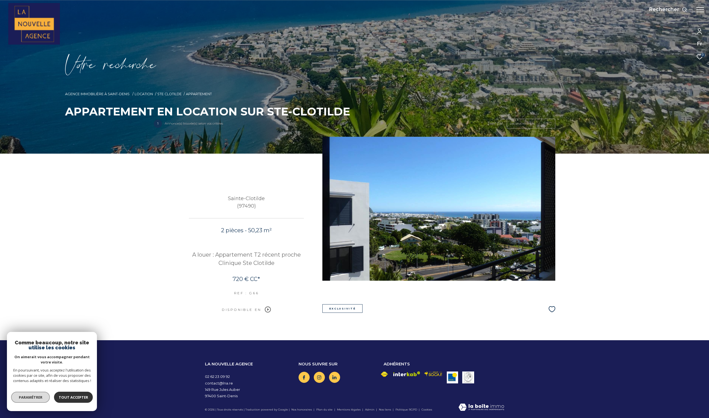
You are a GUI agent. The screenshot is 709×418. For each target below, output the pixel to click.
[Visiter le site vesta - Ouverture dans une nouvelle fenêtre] (468, 377)
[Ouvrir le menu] (700, 9)
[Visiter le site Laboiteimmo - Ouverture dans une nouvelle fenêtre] (481, 408)
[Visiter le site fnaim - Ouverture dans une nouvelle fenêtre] (384, 374)
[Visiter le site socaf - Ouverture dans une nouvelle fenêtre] (433, 373)
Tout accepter (73, 397)
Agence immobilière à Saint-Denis (97, 94)
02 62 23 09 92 (217, 376)
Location (144, 94)
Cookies (427, 409)
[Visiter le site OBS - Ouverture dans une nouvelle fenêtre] (452, 377)
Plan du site (324, 409)
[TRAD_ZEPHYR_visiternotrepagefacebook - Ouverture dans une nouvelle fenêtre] (304, 377)
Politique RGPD (406, 409)
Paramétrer (30, 397)
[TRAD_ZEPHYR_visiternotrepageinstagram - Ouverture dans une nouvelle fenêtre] (319, 377)
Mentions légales (349, 409)
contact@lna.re (219, 383)
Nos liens (385, 409)
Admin (370, 409)
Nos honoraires (301, 409)
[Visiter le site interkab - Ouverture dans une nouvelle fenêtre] (406, 373)
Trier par (495, 123)
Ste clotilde (169, 94)
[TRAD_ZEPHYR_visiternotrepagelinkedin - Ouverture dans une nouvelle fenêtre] (334, 377)
